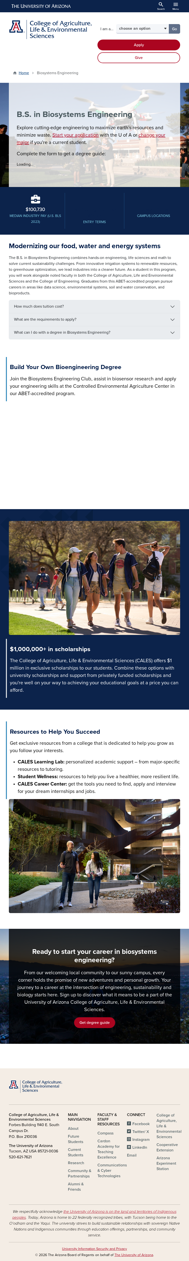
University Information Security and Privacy (94, 1249)
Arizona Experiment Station (166, 1163)
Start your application (75, 135)
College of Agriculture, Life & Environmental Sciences (169, 1126)
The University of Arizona (133, 1255)
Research (76, 1163)
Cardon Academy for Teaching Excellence (108, 1149)
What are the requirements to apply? (45, 319)
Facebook (141, 1123)
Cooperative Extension (167, 1147)
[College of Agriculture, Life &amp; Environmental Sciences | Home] (50, 29)
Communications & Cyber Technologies (112, 1170)
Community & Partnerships (79, 1173)
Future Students (75, 1139)
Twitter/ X (140, 1131)
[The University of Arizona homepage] (41, 6)
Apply (139, 45)
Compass (105, 1133)
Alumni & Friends (76, 1187)
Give (139, 57)
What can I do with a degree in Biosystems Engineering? (62, 332)
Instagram (141, 1139)
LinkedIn (139, 1147)
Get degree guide (94, 1022)
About (73, 1128)
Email (132, 1155)
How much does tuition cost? (39, 306)
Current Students (75, 1152)
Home (24, 73)
